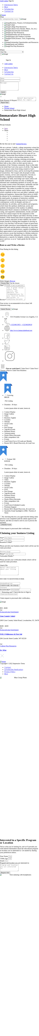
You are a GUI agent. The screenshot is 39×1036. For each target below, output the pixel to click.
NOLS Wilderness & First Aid (11, 634)
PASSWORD (5, 590)
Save (6, 128)
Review (3, 300)
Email (2, 861)
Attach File (4, 565)
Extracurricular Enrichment (9, 612)
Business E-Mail (19, 545)
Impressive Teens (11, 5)
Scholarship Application (13, 669)
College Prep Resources (8, 646)
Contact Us (8, 11)
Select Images (4, 281)
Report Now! (5, 102)
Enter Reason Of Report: (8, 100)
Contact (7, 667)
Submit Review (21, 144)
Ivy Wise (3, 650)
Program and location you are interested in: (14, 863)
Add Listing (4, 1)
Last (2, 540)
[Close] (1, 96)
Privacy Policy (9, 672)
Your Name (4, 856)
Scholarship (9, 9)
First (2, 538)
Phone (2, 554)
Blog (6, 7)
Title (2, 285)
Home (6, 106)
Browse (12, 281)
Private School (9, 108)
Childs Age (4, 858)
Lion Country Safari (7, 616)
